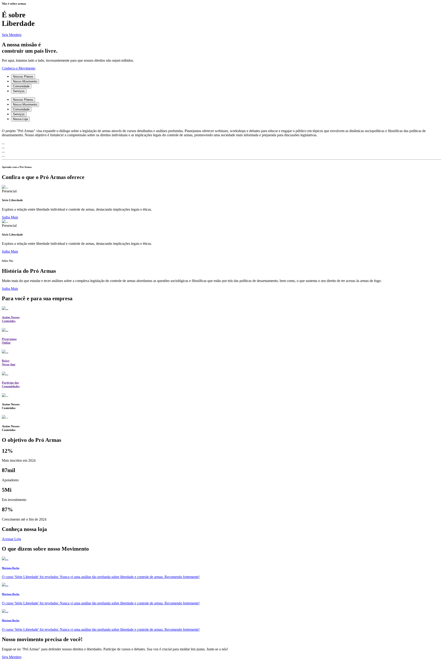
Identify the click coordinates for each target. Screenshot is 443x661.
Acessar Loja (11, 539)
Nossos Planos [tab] (23, 76)
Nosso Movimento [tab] (25, 81)
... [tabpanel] (3, 143)
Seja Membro (11, 35)
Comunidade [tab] (21, 86)
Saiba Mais (10, 217)
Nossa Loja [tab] (20, 119)
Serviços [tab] (19, 91)
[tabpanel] (221, 131)
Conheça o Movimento (18, 68)
